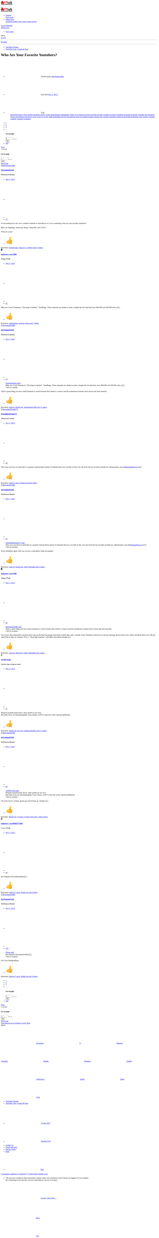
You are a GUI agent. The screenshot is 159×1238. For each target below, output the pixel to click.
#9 (6, 873)
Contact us (9, 1145)
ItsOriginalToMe (58, 77)
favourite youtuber (138, 115)
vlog (140, 117)
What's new (10, 19)
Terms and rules (11, 1147)
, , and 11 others (28, 407)
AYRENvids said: (12, 791)
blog (25, 115)
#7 (6, 709)
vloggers (152, 117)
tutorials (135, 117)
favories (88, 115)
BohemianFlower (131, 467)
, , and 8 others (23, 483)
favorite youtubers (117, 115)
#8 (6, 787)
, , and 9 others (23, 976)
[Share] (23, 199)
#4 (6, 463)
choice (43, 115)
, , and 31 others (26, 248)
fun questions (149, 115)
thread (129, 117)
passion (91, 117)
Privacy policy (11, 1149)
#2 (6, 303)
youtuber (20, 119)
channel (30, 115)
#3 (6, 379)
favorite (94, 115)
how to (36, 117)
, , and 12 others (28, 731)
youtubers (27, 119)
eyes (77, 115)
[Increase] (9, 159)
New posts (9, 17)
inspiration (57, 117)
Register (4, 42)
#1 (6, 219)
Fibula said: (10, 952)
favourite (127, 115)
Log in (3, 38)
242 (7, 143)
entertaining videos (68, 115)
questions (112, 117)
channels (36, 115)
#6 (6, 623)
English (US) (46, 1141)
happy (30, 117)
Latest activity (32, 22)
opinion (85, 117)
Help (7, 1152)
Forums (8, 15)
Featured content (12, 22)
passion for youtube (101, 117)
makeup (73, 117)
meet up (79, 117)
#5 (6, 539)
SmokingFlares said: (13, 383)
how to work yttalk (46, 117)
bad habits (14, 115)
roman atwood (121, 117)
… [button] (6, 129)
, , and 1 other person (28, 817)
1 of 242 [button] (4, 149)
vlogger (145, 117)
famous (82, 115)
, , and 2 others (27, 567)
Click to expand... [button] (12, 387)
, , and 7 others (24, 323)
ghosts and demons (17, 117)
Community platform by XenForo (24, 1174)
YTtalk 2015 (45, 1123)
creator (48, 115)
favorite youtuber (103, 115)
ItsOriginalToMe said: (14, 627)
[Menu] (2, 7)
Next (3, 147)
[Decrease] (11, 159)
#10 (7, 948)
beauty (21, 115)
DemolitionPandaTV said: (15, 543)
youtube (13, 119)
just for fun (65, 117)
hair (26, 117)
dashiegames (56, 115)
